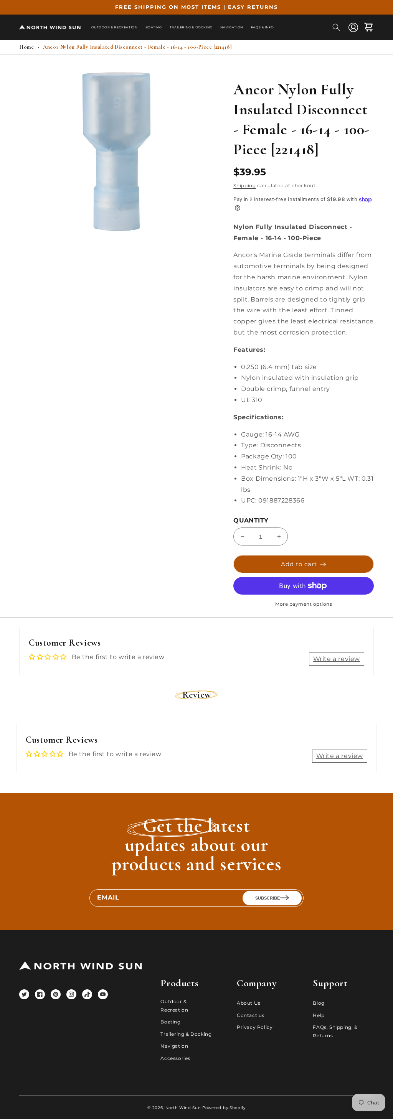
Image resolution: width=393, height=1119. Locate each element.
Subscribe (267, 898)
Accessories (175, 1058)
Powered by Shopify (224, 1107)
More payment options (303, 604)
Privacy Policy (254, 1027)
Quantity (250, 520)
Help (318, 1015)
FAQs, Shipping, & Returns (335, 1031)
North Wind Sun (183, 1107)
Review (196, 694)
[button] (336, 27)
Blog (318, 1003)
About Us (249, 1003)
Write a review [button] (336, 659)
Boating (170, 1022)
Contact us (250, 1015)
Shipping (244, 185)
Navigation (174, 1046)
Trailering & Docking (185, 1034)
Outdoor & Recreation (174, 1006)
